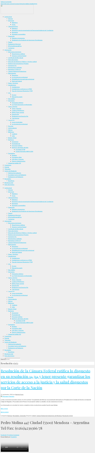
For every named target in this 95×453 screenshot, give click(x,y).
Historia (10, 18)
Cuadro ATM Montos (18, 110)
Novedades (7, 179)
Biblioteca (11, 132)
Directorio (11, 20)
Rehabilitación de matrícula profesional (23, 79)
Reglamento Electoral (14, 44)
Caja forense (15, 118)
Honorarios (11, 100)
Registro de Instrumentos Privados (18, 63)
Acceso (14, 95)
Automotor (15, 141)
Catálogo (14, 134)
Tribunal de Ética (13, 26)
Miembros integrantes (18, 38)
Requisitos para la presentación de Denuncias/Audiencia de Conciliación (32, 30)
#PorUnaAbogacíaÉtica (15, 46)
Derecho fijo (15, 114)
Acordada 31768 (20, 149)
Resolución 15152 (67, 415)
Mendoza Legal (8, 182)
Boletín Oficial (12, 138)
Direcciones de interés (14, 52)
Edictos (10, 130)
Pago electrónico (13, 59)
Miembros (15, 22)
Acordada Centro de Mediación (17, 175)
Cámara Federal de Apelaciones (17, 71)
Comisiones (7, 165)
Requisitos (15, 75)
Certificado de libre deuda (15, 57)
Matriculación (12, 73)
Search (3, 359)
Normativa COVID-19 (14, 69)
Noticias (9, 415)
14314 (34, 415)
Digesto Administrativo (18, 161)
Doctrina (10, 126)
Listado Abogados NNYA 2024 (24, 151)
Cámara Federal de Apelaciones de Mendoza (49, 415)
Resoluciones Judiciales (15, 67)
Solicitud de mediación (14, 173)
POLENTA (14, 437)
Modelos (14, 155)
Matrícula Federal (17, 81)
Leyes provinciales (17, 122)
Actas (13, 24)
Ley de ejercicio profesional (20, 77)
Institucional (8, 16)
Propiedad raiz (16, 143)
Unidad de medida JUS (14, 163)
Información (7, 50)
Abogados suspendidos (19, 34)
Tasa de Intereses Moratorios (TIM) (22, 91)
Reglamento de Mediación (15, 177)
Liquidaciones (12, 85)
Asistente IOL (12, 65)
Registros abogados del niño (20, 147)
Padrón (10, 42)
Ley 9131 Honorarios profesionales (22, 104)
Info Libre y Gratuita (18, 159)
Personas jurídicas (17, 145)
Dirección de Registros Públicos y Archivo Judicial (22, 61)
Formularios (11, 153)
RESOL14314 (5, 412)
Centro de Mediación (10, 171)
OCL (9, 93)
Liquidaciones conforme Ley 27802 (22, 89)
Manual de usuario (17, 97)
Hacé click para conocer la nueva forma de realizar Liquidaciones (19, 3)
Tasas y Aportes (16, 108)
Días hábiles (11, 98)
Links (13, 136)
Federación (11, 36)
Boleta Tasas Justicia (18, 112)
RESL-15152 (4, 408)
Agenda (6, 167)
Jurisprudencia (12, 128)
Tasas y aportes (12, 106)
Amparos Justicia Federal (19, 56)
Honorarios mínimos (17, 102)
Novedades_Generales (19, 415)
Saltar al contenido (6, 2)
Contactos (11, 48)
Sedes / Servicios (13, 83)
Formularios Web (17, 157)
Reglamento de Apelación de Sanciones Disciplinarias (27, 40)
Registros (11, 139)
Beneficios (11, 180)
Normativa (15, 32)
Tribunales (7, 169)
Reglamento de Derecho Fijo (20, 116)
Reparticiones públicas (18, 54)
